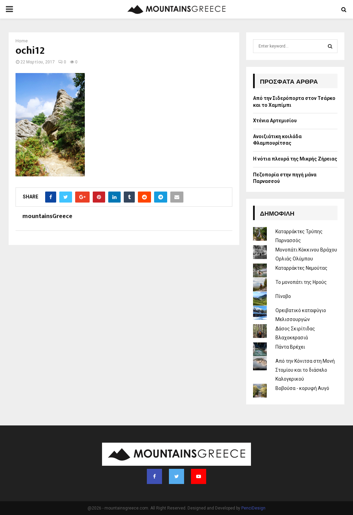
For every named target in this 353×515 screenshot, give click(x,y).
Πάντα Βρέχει (290, 347)
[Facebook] (154, 476)
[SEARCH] (330, 46)
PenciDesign (253, 508)
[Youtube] (198, 476)
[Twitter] (176, 476)
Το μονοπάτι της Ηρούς (301, 282)
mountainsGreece (47, 216)
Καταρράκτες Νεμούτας (301, 268)
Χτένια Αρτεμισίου (275, 120)
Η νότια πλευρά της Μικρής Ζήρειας (295, 159)
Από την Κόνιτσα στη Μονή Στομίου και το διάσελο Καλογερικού (305, 370)
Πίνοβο (283, 296)
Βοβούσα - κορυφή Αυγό (302, 388)
